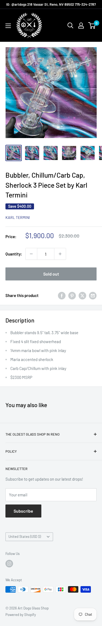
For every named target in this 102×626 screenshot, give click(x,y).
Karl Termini (17, 217)
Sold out (51, 273)
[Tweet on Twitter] (82, 295)
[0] (92, 25)
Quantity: (13, 253)
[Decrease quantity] (31, 254)
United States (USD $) (24, 536)
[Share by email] (93, 295)
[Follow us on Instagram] (9, 563)
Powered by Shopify (20, 614)
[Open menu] (8, 26)
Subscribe (23, 510)
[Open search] (70, 25)
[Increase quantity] (60, 254)
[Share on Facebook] (62, 295)
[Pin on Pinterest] (72, 295)
